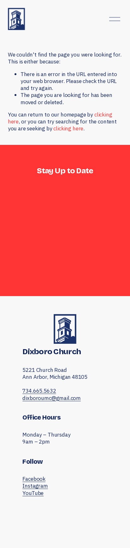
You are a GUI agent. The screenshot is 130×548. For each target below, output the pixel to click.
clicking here (68, 128)
